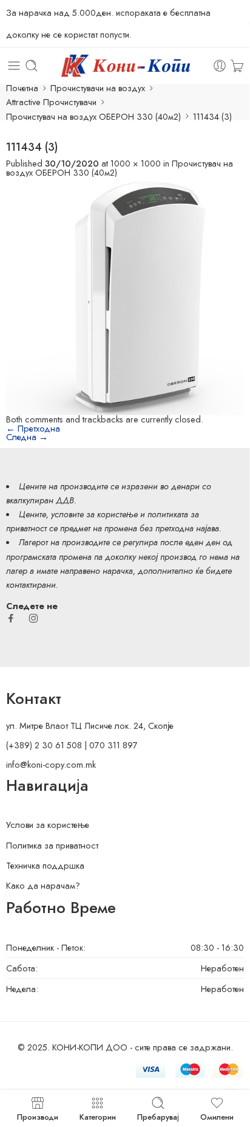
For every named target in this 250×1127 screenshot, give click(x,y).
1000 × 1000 (135, 163)
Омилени (217, 1116)
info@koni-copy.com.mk (51, 764)
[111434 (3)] (125, 294)
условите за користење (94, 514)
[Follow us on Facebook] (11, 618)
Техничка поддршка (45, 865)
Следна (27, 436)
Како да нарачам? (43, 885)
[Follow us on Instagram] (33, 618)
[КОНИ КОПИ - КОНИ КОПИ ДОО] (124, 65)
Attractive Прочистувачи (51, 101)
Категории (97, 1116)
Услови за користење (47, 824)
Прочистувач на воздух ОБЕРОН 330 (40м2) (93, 116)
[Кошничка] (237, 65)
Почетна (22, 87)
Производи (37, 1116)
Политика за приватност (52, 845)
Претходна (33, 428)
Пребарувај (158, 1116)
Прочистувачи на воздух (97, 87)
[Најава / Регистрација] (219, 65)
